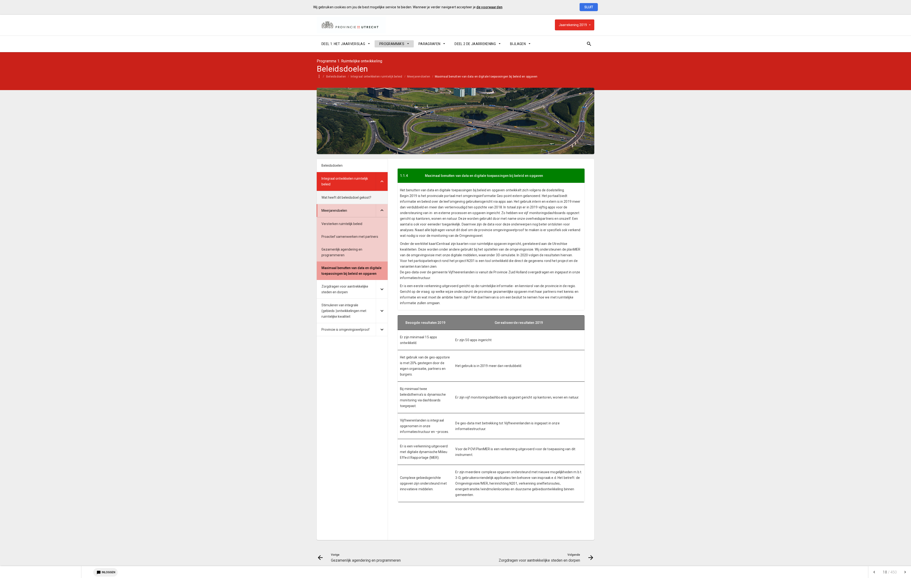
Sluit (588, 7)
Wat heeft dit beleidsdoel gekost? (346, 197)
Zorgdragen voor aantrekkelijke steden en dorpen (344, 289)
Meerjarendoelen (418, 76)
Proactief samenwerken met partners (349, 237)
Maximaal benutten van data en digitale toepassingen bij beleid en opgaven (486, 76)
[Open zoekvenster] (589, 43)
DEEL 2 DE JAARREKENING (475, 44)
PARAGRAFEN (429, 44)
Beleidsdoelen (336, 76)
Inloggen (106, 572)
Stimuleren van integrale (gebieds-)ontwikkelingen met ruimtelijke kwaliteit (343, 310)
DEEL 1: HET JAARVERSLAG (343, 44)
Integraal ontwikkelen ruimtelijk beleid (376, 76)
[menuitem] (346, 43)
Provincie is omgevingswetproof (345, 329)
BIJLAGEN (518, 44)
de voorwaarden (489, 7)
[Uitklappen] (382, 181)
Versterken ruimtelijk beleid (341, 224)
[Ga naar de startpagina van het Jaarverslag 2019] (351, 25)
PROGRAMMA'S (391, 44)
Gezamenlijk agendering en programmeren (341, 252)
